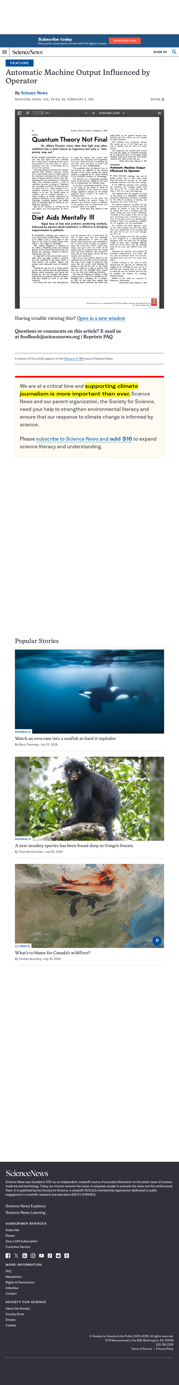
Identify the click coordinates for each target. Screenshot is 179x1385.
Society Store (15, 1314)
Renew (10, 1235)
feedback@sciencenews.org (50, 337)
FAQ (8, 1271)
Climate (22, 946)
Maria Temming (28, 744)
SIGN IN (160, 52)
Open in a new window (101, 318)
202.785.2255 (164, 1344)
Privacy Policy (164, 1348)
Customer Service (18, 1247)
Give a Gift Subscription (22, 1241)
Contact (11, 1293)
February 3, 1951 (74, 358)
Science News (34, 93)
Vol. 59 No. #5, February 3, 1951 (68, 99)
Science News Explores (26, 1206)
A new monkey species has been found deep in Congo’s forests (74, 846)
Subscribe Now (125, 40)
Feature (19, 63)
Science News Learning (25, 1212)
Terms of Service (141, 1348)
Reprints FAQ (98, 337)
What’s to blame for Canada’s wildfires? (52, 953)
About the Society (18, 1308)
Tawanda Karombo (31, 851)
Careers (11, 1325)
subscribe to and (84, 438)
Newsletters (14, 1277)
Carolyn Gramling (30, 959)
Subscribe (12, 1230)
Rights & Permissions (20, 1282)
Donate (10, 1319)
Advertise (12, 1288)
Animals (23, 732)
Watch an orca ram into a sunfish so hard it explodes (65, 739)
